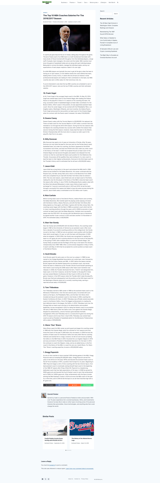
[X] (45, 479)
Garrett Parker (48, 21)
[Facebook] (42, 479)
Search (102, 11)
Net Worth (112, 2)
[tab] (66, 450)
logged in (52, 465)
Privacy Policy (84, 478)
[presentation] (55, 427)
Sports (45, 12)
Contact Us (77, 478)
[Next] (92, 434)
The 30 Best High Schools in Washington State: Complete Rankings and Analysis (109, 25)
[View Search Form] (118, 2)
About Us (70, 478)
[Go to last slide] (45, 434)
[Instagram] (48, 479)
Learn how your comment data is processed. (80, 468)
